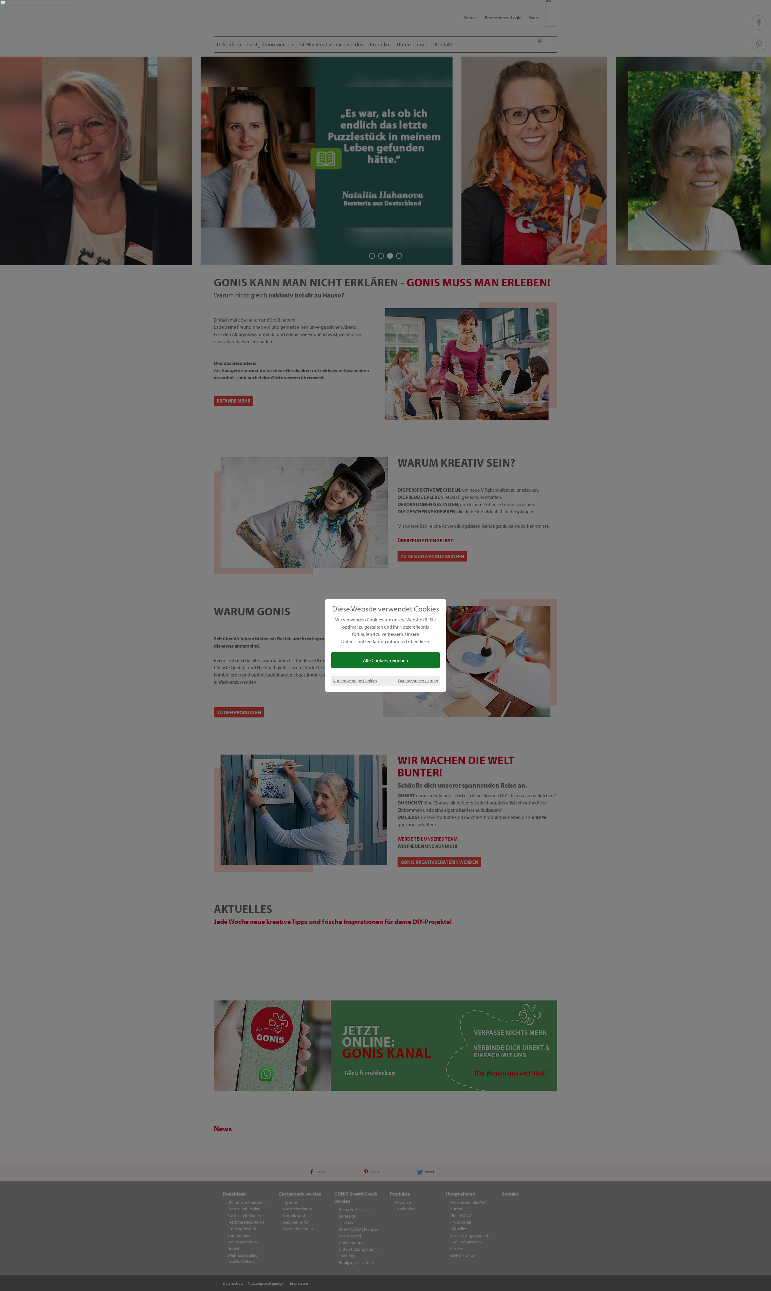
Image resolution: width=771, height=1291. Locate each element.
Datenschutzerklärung (418, 680)
